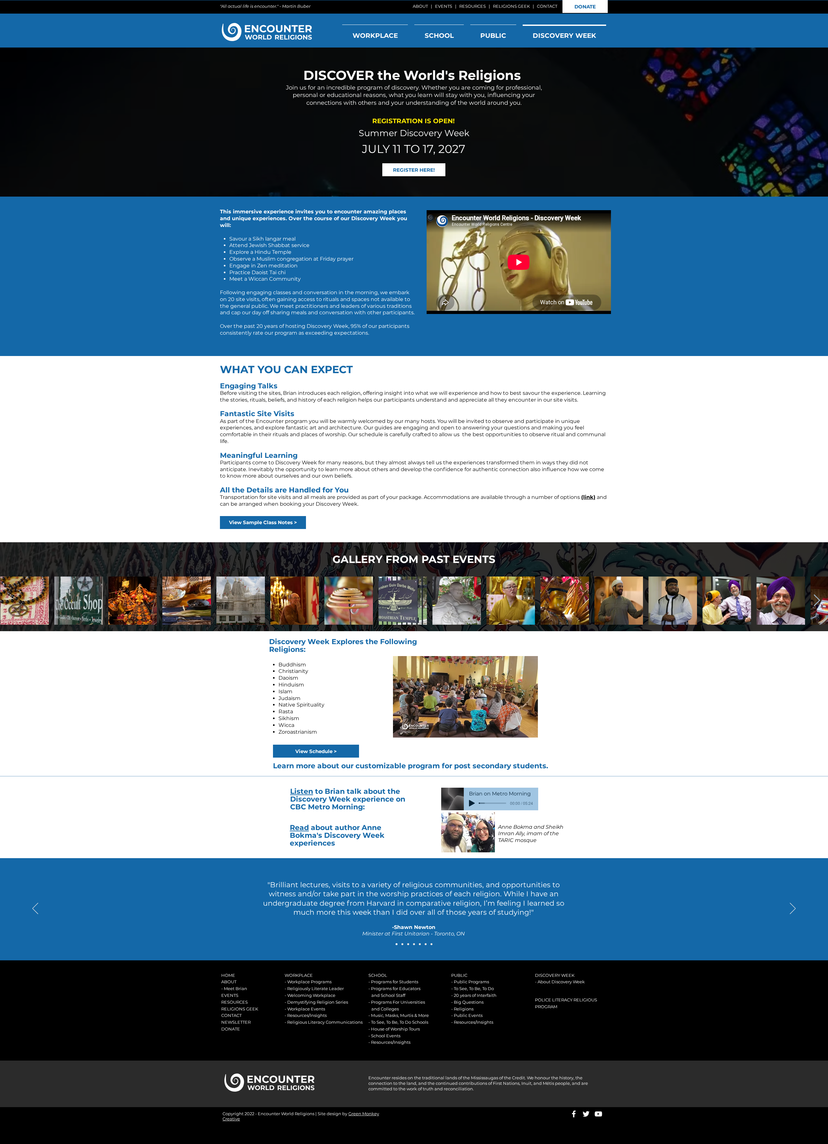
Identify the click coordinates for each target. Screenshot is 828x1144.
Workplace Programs (309, 981)
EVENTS (443, 6)
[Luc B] (402, 944)
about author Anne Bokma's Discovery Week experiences (337, 835)
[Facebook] (573, 1113)
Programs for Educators (395, 988)
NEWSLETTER (236, 1022)
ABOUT (420, 6)
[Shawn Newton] (397, 944)
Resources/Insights (307, 1015)
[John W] (408, 944)
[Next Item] (817, 600)
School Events (385, 1035)
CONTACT (547, 6)
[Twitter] (586, 1113)
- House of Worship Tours (394, 1028)
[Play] (472, 803)
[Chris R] (414, 944)
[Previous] (35, 909)
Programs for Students (394, 981)
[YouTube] (598, 1113)
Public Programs (471, 981)
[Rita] (431, 944)
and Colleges (385, 1008)
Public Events (468, 1015)
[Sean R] (420, 944)
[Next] (793, 909)
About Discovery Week (561, 981)
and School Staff (388, 995)
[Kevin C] (426, 944)
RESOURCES (472, 6)
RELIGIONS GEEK (511, 6)
